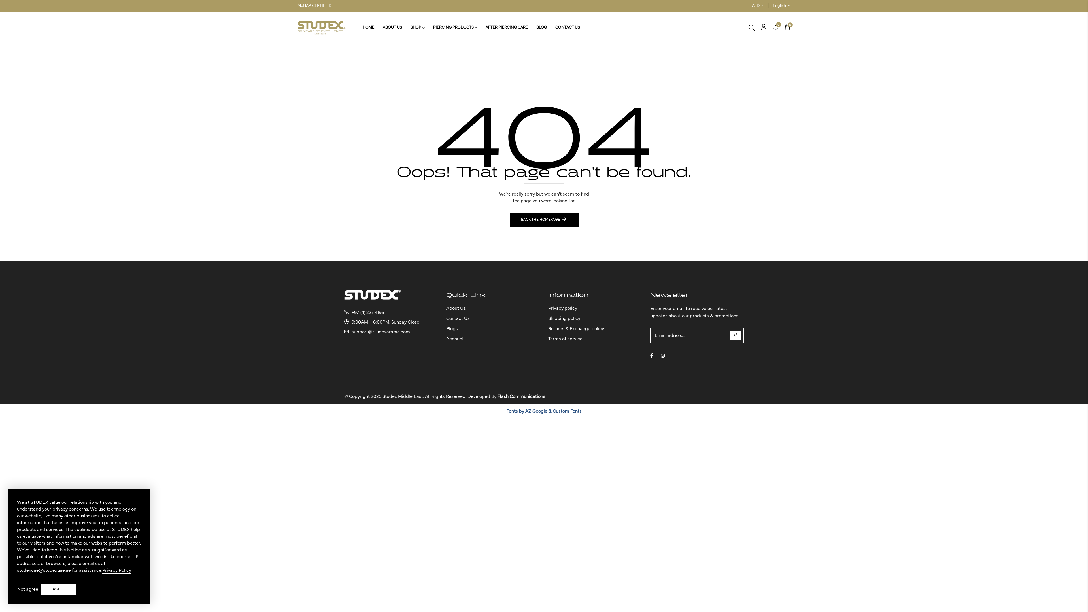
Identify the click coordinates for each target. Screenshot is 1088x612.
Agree (59, 589)
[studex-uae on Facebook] (651, 355)
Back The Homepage (540, 220)
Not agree (27, 589)
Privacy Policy (116, 570)
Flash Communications (521, 396)
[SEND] (735, 335)
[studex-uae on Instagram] (663, 355)
